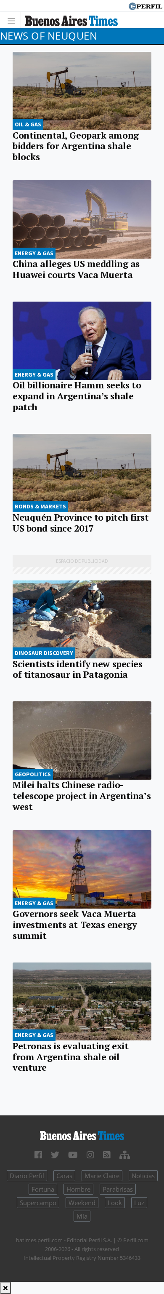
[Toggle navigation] (14, 20)
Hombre (78, 1189)
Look (115, 1202)
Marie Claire (102, 1175)
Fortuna (43, 1189)
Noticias (143, 1175)
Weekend (82, 1202)
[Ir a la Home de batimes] (82, 1135)
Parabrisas (118, 1189)
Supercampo (38, 1202)
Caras (64, 1175)
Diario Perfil (27, 1175)
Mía (82, 1216)
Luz (139, 1202)
